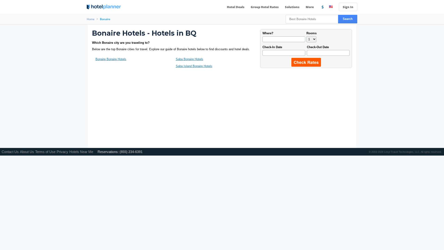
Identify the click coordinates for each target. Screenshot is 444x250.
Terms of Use (45, 152)
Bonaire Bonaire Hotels (111, 59)
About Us (27, 152)
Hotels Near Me (81, 152)
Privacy (62, 152)
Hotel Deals (235, 7)
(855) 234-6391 (131, 152)
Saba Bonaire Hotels (189, 59)
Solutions (292, 7)
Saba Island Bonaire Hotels (194, 66)
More (310, 7)
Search (348, 19)
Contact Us (10, 152)
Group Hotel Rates (265, 7)
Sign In (348, 7)
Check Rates (306, 62)
